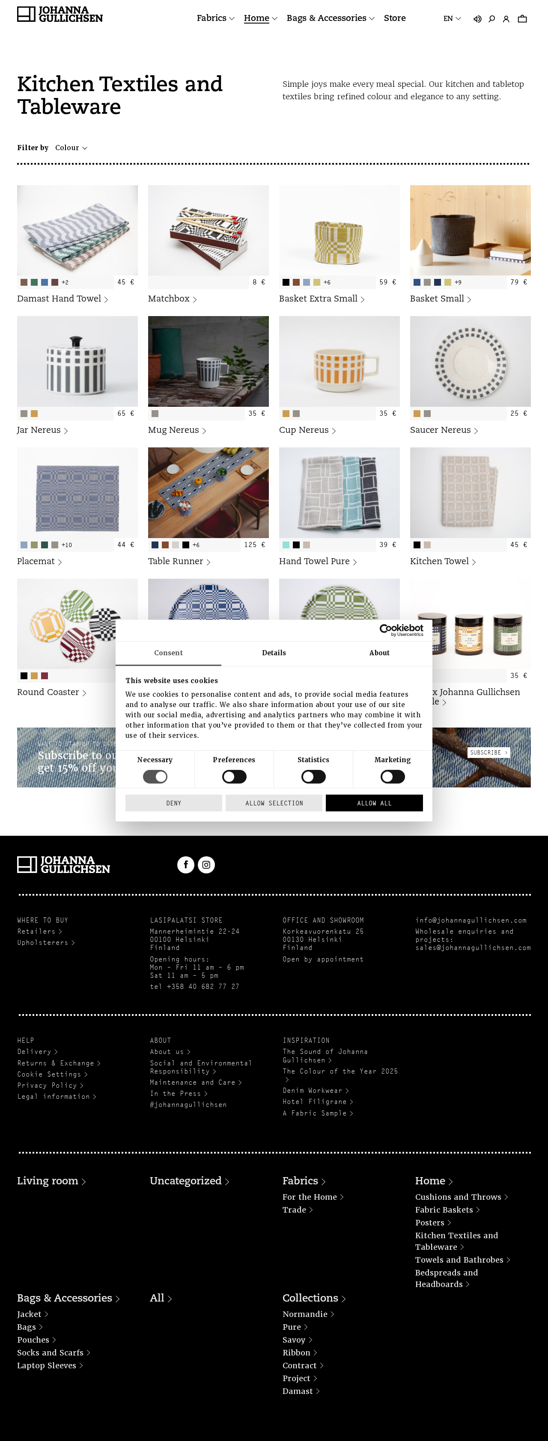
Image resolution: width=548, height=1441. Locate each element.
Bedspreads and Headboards (446, 1278)
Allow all (374, 803)
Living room (47, 1182)
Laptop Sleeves (46, 1365)
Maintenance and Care (192, 1082)
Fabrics (211, 19)
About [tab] (379, 652)
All (157, 1299)
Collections (310, 1299)
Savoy (294, 1340)
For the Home (310, 1197)
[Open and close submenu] (231, 18)
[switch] (234, 777)
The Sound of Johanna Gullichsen (325, 1055)
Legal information (53, 1096)
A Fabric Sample (315, 1113)
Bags (26, 1327)
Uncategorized (186, 1182)
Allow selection (274, 803)
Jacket (29, 1314)
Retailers (36, 931)
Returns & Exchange (55, 1063)
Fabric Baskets (444, 1210)
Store (395, 19)
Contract (300, 1365)
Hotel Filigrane (315, 1101)
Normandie (305, 1314)
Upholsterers (42, 942)
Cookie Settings (49, 1074)
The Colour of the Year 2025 (340, 1071)
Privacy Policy (47, 1085)
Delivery (34, 1051)
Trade (294, 1210)
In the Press (175, 1093)
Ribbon (296, 1353)
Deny (174, 803)
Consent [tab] (168, 652)
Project (296, 1378)
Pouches (33, 1340)
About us (167, 1051)
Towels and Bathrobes (459, 1260)
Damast (298, 1391)
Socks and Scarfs (50, 1353)
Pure (292, 1327)
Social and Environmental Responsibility (201, 1067)
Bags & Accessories (326, 19)
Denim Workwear (312, 1090)
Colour (67, 147)
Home (256, 19)
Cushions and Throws (458, 1197)
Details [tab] (274, 652)
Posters (429, 1223)
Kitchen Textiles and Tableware (456, 1241)
